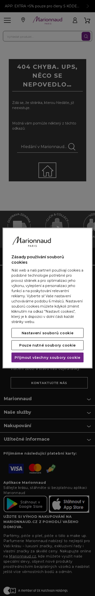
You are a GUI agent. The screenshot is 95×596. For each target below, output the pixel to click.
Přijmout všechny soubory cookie (47, 357)
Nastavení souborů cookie (48, 333)
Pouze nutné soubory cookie (47, 345)
